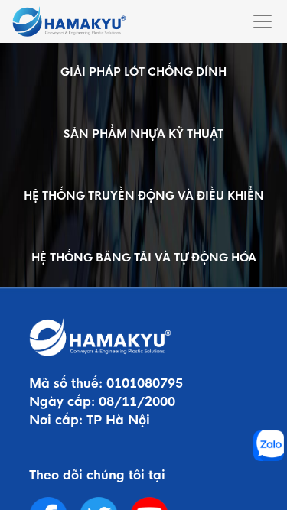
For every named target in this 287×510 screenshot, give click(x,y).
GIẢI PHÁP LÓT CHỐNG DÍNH (143, 72)
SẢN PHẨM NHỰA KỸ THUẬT (143, 134)
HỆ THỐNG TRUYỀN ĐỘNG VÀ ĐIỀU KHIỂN (144, 196)
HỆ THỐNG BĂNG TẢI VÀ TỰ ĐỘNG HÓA (143, 258)
